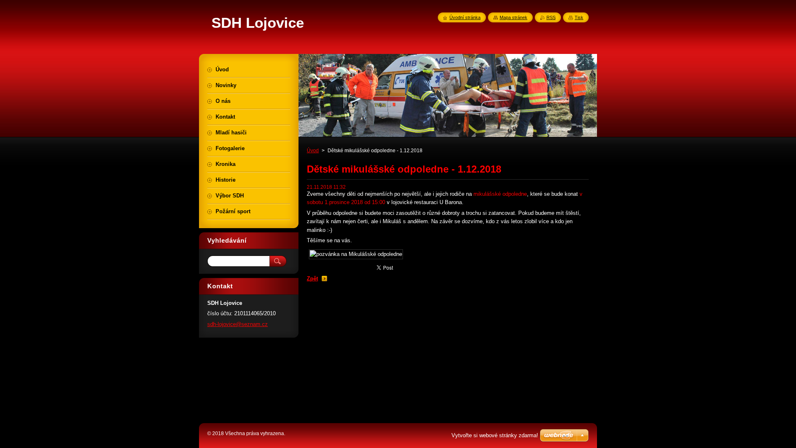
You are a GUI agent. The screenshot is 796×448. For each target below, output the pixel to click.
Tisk (579, 17)
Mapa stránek (513, 17)
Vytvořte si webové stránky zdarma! (494, 435)
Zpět (312, 278)
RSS (551, 17)
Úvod (313, 150)
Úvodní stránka (465, 17)
